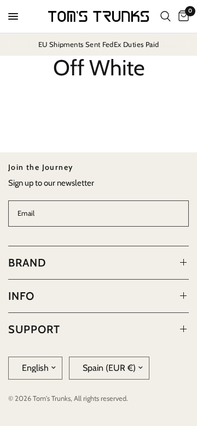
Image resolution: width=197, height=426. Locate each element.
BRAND (27, 262)
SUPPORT (34, 329)
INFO (21, 296)
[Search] (166, 16)
